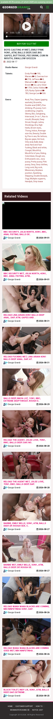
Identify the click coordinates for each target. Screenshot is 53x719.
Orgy (27, 178)
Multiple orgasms (37, 178)
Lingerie (39, 111)
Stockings (29, 125)
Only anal (29, 142)
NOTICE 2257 (37, 710)
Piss (32, 99)
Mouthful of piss (32, 153)
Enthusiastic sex (32, 159)
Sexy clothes (41, 164)
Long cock (29, 167)
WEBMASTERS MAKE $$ (19, 710)
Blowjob (35, 119)
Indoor (34, 130)
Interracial (29, 116)
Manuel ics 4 (31, 82)
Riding (43, 153)
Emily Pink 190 (32, 73)
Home (10, 706)
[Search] (41, 7)
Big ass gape (30, 139)
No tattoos (42, 136)
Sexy (33, 164)
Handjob (28, 181)
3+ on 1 (38, 116)
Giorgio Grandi (31, 67)
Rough (34, 122)
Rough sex (40, 156)
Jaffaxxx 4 (38, 79)
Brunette (37, 102)
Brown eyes (36, 128)
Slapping (29, 176)
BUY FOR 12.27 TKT (26, 44)
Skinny (28, 114)
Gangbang (40, 114)
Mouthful (37, 150)
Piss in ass (32, 136)
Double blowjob (40, 176)
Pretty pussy (36, 162)
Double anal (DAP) (33, 105)
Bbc (33, 114)
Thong (28, 130)
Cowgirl (28, 150)
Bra (36, 125)
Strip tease (38, 181)
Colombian (30, 156)
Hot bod (40, 139)
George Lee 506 (37, 93)
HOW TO (39, 706)
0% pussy (37, 108)
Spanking (37, 173)
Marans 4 (30, 76)
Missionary (29, 170)
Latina (41, 122)
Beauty (36, 133)
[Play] (26, 27)
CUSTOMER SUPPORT (24, 706)
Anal (27, 99)
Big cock (38, 167)
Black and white (39, 147)
